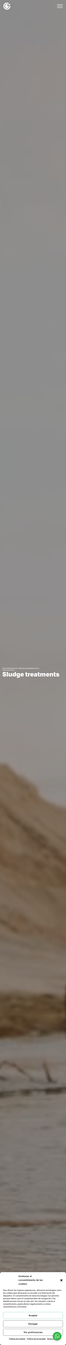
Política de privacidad (36, 1339)
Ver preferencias (33, 1332)
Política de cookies (17, 1339)
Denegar (33, 1324)
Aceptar (33, 1315)
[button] (61, 1280)
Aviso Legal (52, 1339)
